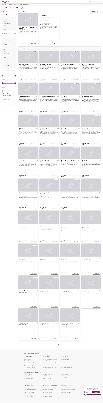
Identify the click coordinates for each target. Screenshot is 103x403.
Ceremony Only (6, 91)
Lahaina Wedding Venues (47, 377)
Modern (5, 42)
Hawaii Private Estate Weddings (48, 389)
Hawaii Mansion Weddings (28, 396)
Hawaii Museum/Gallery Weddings (29, 393)
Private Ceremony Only (7, 95)
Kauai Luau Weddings (27, 359)
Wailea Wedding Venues (47, 378)
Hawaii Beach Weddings (47, 384)
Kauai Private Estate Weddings (29, 362)
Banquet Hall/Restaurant (8, 65)
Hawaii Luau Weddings (28, 395)
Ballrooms (5, 63)
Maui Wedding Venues (28, 375)
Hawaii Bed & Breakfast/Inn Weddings (30, 384)
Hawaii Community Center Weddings (30, 389)
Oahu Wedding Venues (28, 374)
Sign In (99, 1)
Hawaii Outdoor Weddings (47, 386)
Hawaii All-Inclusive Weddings (47, 395)
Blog (95, 1)
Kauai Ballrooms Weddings (65, 356)
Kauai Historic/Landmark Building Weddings (50, 359)
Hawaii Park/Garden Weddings (48, 388)
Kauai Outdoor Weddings (65, 359)
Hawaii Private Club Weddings (29, 385)
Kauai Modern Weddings (28, 356)
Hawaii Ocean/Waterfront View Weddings (49, 391)
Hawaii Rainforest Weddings (47, 392)
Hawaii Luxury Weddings (28, 388)
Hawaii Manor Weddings (28, 386)
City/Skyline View (6, 53)
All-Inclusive (6, 62)
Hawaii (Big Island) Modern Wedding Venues (50, 367)
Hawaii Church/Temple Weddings (66, 392)
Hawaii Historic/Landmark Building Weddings (50, 385)
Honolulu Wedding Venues (28, 378)
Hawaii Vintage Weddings (65, 393)
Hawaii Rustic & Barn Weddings (66, 388)
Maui (4, 21)
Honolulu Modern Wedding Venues (67, 367)
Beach (5, 51)
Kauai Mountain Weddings (47, 357)
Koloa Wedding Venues (65, 374)
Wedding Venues (4, 4)
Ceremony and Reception (7, 90)
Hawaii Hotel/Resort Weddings (29, 392)
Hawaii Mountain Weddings (47, 396)
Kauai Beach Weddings (46, 356)
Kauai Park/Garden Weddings (29, 355)
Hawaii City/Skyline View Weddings (48, 393)
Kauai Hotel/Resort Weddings (29, 357)
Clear (15, 14)
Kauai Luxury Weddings (65, 355)
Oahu (5, 19)
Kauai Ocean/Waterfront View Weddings (49, 355)
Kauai (5, 25)
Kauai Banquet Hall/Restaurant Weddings (49, 362)
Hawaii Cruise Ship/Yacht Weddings (67, 385)
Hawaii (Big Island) (7, 23)
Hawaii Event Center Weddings (66, 386)
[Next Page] (63, 344)
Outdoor (5, 44)
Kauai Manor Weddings (28, 360)
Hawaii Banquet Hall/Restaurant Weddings (68, 389)
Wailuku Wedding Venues (47, 375)
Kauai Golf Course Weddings (47, 360)
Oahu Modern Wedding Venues (29, 367)
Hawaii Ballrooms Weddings (28, 391)
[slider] (3, 76)
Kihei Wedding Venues (65, 375)
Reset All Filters (5, 11)
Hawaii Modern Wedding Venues (13, 4)
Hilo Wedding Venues (64, 377)
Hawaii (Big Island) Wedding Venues (30, 377)
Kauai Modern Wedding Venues (24, 4)
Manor (5, 55)
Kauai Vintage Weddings (65, 357)
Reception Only (6, 93)
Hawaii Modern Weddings (65, 384)
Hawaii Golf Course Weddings (66, 391)
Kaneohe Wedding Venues (47, 374)
